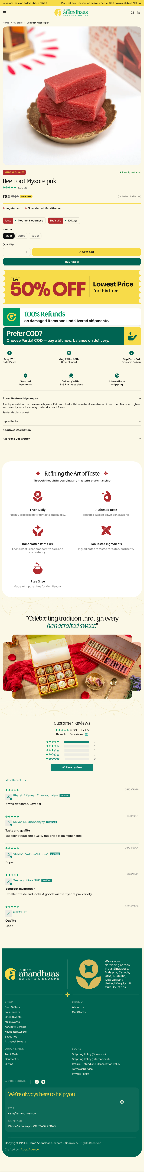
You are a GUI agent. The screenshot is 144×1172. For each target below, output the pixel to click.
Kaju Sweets (12, 1012)
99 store (18, 22)
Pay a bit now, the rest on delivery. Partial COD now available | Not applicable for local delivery (63, 3)
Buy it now (72, 261)
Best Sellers (12, 1007)
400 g (36, 236)
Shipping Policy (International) (91, 1059)
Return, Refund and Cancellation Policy (96, 1064)
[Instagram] (43, 1082)
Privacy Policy (80, 1073)
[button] (10, 187)
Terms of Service (82, 1068)
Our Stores (79, 1012)
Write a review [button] (72, 767)
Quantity (8, 244)
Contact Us (12, 1059)
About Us (78, 1007)
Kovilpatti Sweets (16, 1031)
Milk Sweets (12, 1021)
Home (6, 22)
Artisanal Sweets (15, 1041)
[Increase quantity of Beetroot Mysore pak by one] (27, 252)
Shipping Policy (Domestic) (89, 1054)
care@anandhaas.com (23, 1113)
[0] (138, 12)
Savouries (11, 1036)
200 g (23, 236)
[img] (12, 790)
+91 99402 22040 (44, 1126)
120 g (10, 236)
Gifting (9, 1064)
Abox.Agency (30, 1149)
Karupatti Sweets (15, 1026)
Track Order (12, 1054)
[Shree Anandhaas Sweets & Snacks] (72, 12)
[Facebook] (37, 1082)
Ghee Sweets (13, 1017)
